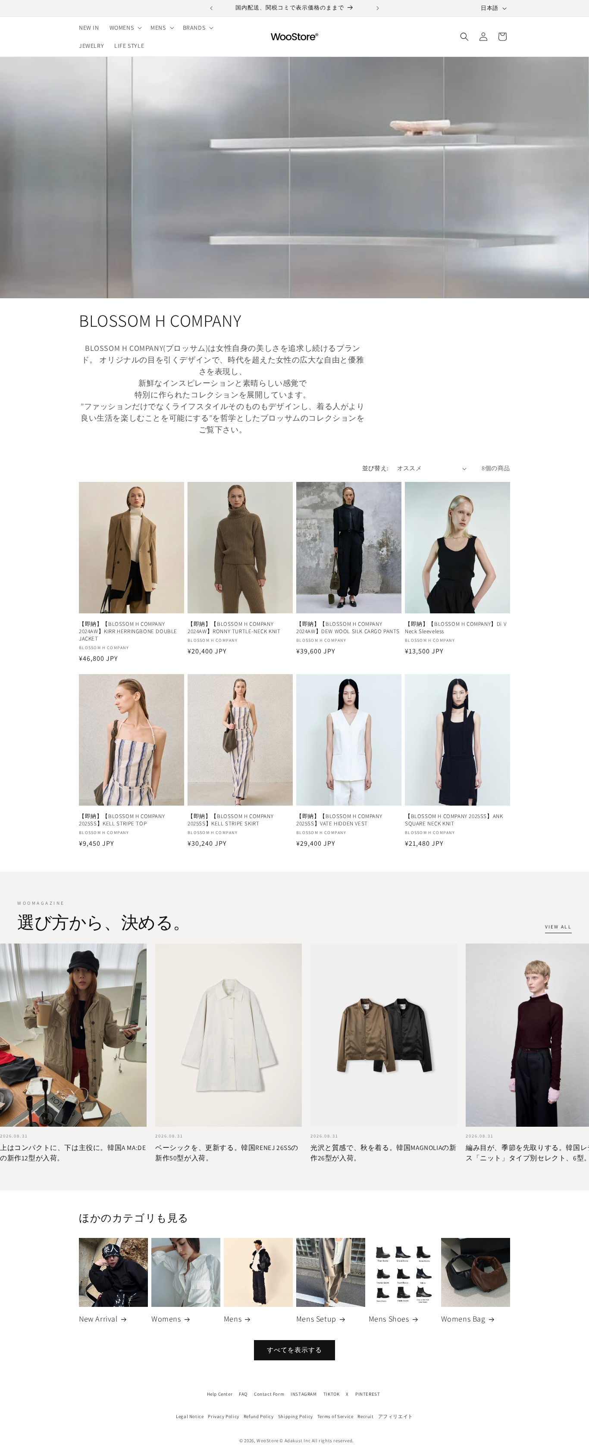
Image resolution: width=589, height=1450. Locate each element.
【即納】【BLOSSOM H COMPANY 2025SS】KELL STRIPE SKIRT (230, 820)
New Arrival (98, 1319)
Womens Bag (463, 1319)
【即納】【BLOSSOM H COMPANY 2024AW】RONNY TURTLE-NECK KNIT (234, 628)
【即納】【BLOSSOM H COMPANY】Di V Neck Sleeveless (455, 628)
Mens (232, 1319)
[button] (125, 28)
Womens (166, 1319)
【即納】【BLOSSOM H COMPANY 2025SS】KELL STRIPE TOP (122, 820)
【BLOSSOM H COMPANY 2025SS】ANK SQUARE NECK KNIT (454, 820)
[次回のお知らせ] (377, 8)
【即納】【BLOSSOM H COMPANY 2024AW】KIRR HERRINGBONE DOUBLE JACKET (128, 631)
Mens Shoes (389, 1319)
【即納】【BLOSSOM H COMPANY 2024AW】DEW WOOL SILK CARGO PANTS (347, 628)
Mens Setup (316, 1319)
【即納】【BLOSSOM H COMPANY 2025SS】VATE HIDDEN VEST (339, 820)
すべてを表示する (294, 1350)
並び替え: (375, 468)
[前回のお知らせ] (211, 8)
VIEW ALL (558, 926)
